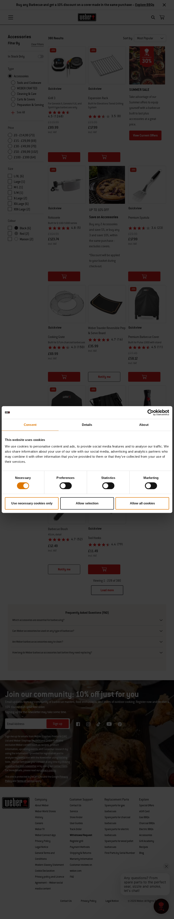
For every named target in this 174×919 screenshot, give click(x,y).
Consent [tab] (30, 424)
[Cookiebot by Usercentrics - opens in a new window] (150, 412)
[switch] (66, 485)
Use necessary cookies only (31, 503)
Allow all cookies (142, 503)
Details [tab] (87, 424)
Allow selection (87, 503)
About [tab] (144, 424)
